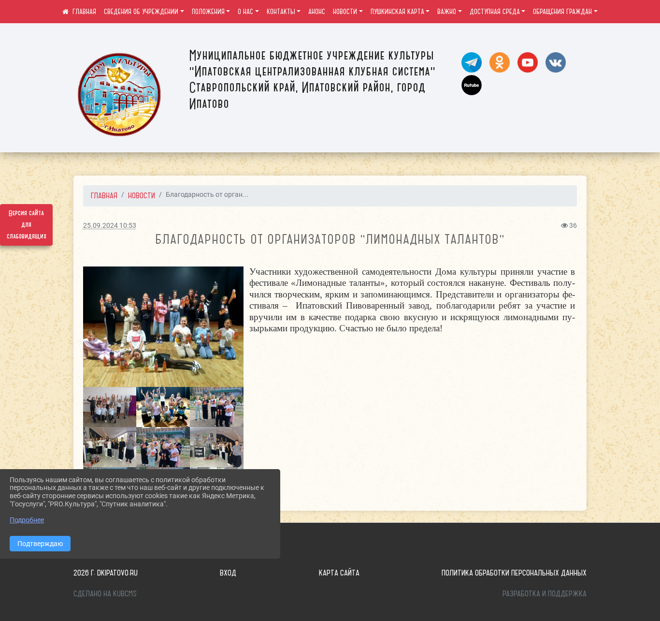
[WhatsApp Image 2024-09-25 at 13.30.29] (217, 407)
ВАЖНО (446, 11)
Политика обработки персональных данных (514, 572)
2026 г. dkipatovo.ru (105, 572)
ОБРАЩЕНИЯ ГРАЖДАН (562, 11)
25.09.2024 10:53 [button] (109, 226)
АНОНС (316, 11)
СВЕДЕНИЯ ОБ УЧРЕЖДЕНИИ (141, 11)
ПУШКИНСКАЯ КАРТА (397, 11)
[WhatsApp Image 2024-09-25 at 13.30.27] (217, 447)
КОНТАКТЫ (281, 11)
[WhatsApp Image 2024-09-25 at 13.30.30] (163, 447)
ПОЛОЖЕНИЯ (208, 11)
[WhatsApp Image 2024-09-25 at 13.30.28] (163, 326)
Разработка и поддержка (544, 593)
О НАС (245, 11)
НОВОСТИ (345, 11)
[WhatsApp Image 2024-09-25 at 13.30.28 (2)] (110, 407)
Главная (104, 195)
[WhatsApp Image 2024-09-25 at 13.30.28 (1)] (163, 407)
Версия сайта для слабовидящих (26, 224)
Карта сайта (339, 572)
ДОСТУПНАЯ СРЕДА (495, 11)
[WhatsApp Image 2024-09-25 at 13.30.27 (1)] (110, 447)
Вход (228, 572)
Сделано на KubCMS (105, 593)
